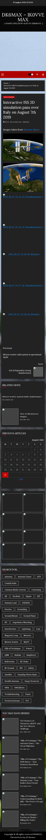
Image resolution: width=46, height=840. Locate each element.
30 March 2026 (26, 767)
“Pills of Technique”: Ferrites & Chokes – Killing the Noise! (10, 819)
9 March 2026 (26, 823)
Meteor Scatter (11, 642)
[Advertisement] (23, 51)
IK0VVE (7, 122)
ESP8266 (26, 602)
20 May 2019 (25, 419)
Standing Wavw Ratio (27, 674)
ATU (39, 576)
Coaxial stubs (10, 583)
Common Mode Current (15, 589)
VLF (27, 700)
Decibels (16, 596)
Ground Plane (29, 616)
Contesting (36, 589)
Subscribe (43, 74)
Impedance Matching (22, 622)
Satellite (8, 674)
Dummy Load (11, 602)
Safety (31, 668)
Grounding (22, 609)
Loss (38, 629)
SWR (7, 687)
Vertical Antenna (12, 700)
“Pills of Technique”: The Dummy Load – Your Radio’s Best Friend (10, 782)
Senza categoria (9, 97)
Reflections (10, 661)
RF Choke (24, 661)
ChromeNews (16, 837)
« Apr (21, 479)
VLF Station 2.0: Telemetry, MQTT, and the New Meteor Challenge (10, 726)
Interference (10, 629)
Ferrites (8, 609)
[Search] (37, 74)
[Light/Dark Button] (30, 74)
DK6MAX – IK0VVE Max (23, 17)
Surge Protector (32, 681)
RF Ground (9, 668)
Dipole (28, 596)
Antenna (8, 576)
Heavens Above (31, 129)
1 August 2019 (8, 400)
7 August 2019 (16, 122)
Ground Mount (11, 616)
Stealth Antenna (12, 681)
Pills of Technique (13, 648)
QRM (7, 655)
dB (6, 596)
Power (29, 648)
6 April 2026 (26, 749)
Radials (18, 655)
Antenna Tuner (24, 576)
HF (6, 622)
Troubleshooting (12, 694)
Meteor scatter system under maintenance (22, 396)
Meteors (27, 635)
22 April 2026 (26, 732)
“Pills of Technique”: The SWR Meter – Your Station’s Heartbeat (10, 763)
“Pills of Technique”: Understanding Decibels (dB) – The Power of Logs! (10, 800)
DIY (38, 596)
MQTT (26, 642)
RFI (21, 668)
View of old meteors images (10, 417)
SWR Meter (19, 687)
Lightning (26, 629)
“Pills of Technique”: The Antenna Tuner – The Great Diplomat (10, 745)
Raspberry (31, 655)
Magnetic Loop (11, 635)
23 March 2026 (26, 786)
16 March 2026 (26, 804)
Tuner (28, 694)
